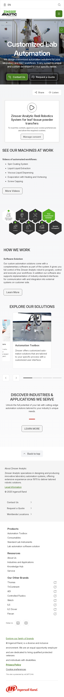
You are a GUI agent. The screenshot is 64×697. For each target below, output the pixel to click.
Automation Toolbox (17, 533)
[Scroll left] (5, 377)
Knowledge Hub (15, 566)
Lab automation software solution (23, 546)
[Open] (59, 13)
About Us (11, 558)
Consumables (14, 537)
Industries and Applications (20, 562)
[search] (59, 4)
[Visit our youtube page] (26, 623)
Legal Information (13, 487)
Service (11, 571)
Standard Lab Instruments (19, 542)
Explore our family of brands (20, 638)
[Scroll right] (16, 377)
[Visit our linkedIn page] (18, 623)
